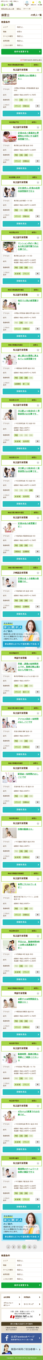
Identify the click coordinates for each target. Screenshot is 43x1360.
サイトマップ (28, 1304)
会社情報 (7, 1297)
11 (29, 1247)
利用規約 (27, 1297)
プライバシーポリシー (8, 1304)
